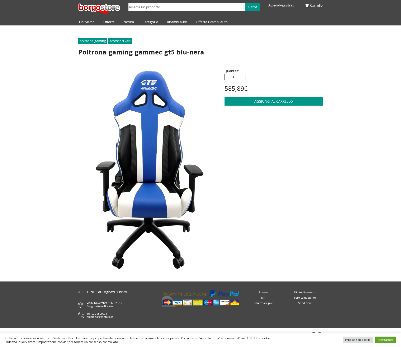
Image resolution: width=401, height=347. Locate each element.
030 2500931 (99, 313)
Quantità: (232, 71)
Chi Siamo (87, 22)
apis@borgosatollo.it (100, 317)
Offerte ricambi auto (212, 22)
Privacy (263, 292)
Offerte (109, 22)
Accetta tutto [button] (385, 340)
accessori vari (120, 41)
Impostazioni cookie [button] (358, 340)
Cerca (252, 7)
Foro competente (305, 297)
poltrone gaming (93, 41)
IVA (263, 297)
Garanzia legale (263, 303)
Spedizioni (305, 303)
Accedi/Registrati (281, 5)
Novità (128, 22)
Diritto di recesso (305, 292)
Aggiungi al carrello (273, 101)
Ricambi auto (177, 22)
